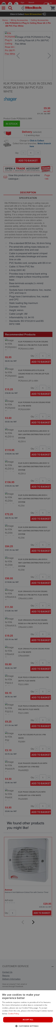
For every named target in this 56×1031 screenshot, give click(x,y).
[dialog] (28, 1010)
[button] (28, 1026)
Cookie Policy (13, 1013)
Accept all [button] (28, 1019)
